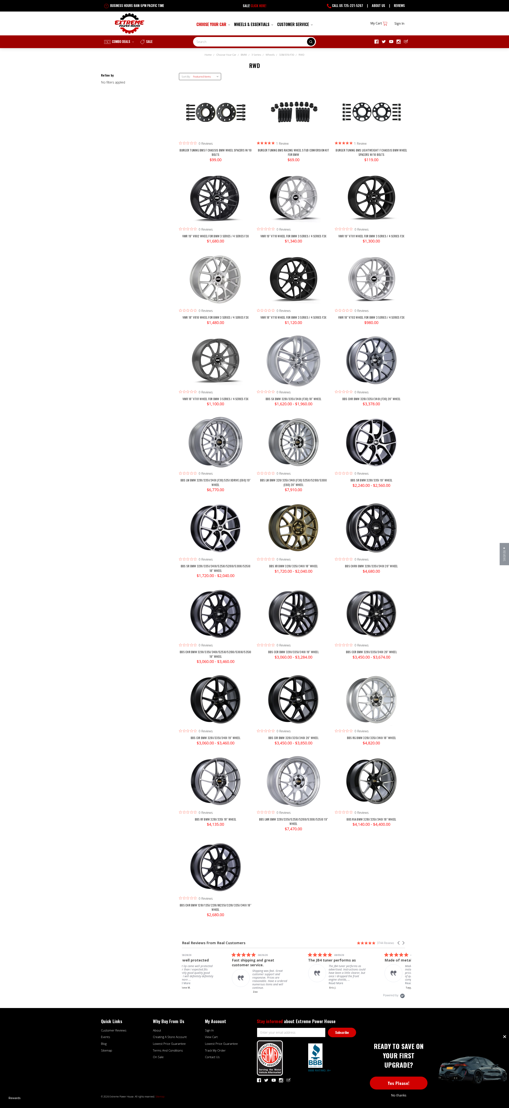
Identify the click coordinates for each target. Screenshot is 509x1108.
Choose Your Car (211, 24)
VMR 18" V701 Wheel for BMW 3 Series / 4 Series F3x (216, 399)
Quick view (215, 108)
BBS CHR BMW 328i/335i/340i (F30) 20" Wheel (371, 399)
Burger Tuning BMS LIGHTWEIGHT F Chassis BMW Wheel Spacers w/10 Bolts (371, 152)
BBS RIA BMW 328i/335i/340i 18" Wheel (371, 819)
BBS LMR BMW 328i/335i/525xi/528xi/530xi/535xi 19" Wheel (293, 821)
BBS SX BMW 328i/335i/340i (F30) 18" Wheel (293, 399)
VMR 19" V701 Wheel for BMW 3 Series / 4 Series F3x (371, 236)
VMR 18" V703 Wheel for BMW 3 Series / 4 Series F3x (371, 317)
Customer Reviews (113, 1030)
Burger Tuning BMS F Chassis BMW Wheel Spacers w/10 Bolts (216, 152)
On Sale (158, 1057)
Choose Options (215, 116)
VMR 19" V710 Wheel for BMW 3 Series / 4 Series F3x (293, 236)
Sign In (209, 1030)
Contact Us (212, 1057)
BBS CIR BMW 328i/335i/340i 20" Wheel (293, 737)
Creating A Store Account (170, 1037)
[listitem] (235, 973)
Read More (309, 983)
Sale (149, 41)
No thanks (398, 1095)
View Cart (211, 1037)
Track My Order (215, 1050)
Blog (104, 1044)
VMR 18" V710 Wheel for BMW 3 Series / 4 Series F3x (293, 317)
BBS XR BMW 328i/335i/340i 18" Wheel (293, 566)
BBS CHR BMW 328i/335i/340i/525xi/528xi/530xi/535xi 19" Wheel (215, 654)
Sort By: (186, 76)
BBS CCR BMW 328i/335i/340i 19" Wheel (293, 652)
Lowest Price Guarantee (169, 1044)
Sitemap (106, 1050)
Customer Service (293, 24)
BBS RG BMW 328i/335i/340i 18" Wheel (371, 737)
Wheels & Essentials (252, 24)
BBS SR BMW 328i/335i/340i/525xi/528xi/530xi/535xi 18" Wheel (215, 568)
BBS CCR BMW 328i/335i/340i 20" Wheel (371, 652)
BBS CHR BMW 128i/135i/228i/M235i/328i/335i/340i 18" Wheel (215, 907)
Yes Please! (399, 1083)
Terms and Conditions (168, 1050)
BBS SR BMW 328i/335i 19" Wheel (371, 480)
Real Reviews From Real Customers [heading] (213, 943)
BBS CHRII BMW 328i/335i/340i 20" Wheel (371, 566)
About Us (378, 5)
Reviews (399, 5)
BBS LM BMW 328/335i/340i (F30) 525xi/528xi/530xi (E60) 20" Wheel (293, 482)
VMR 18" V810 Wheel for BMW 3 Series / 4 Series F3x (216, 317)
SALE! (254, 5)
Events (105, 1037)
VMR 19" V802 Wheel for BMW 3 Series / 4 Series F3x (215, 236)
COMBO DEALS (121, 41)
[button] (399, 943)
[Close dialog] (504, 1036)
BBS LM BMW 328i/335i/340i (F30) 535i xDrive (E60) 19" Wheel (216, 482)
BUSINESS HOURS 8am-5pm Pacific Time (136, 5)
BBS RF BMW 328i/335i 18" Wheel (215, 819)
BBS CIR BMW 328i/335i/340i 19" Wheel (215, 737)
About (157, 1030)
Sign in (399, 23)
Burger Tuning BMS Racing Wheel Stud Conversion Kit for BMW (293, 152)
